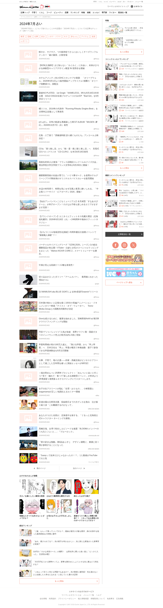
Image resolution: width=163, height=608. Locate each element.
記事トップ (25, 12)
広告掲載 (119, 599)
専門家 (104, 12)
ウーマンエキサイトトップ (118, 6)
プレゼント (130, 1)
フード (49, 12)
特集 (83, 12)
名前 (93, 36)
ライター (112, 12)
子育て (95, 1)
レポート (24, 41)
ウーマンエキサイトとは (71, 595)
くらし (100, 1)
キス (65, 36)
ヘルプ (98, 595)
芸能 (29, 36)
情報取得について (98, 599)
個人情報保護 (83, 599)
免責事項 (110, 599)
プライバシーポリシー (67, 599)
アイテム (84, 36)
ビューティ (113, 1)
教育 (22, 36)
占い (124, 1)
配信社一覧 (122, 12)
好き (43, 36)
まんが (119, 1)
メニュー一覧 (139, 1)
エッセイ (96, 12)
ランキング (74, 12)
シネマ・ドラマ (54, 36)
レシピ (106, 1)
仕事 (36, 36)
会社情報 (43, 599)
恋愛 (66, 12)
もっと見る (59, 581)
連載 (89, 12)
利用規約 (52, 599)
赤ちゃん (74, 36)
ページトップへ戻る (124, 282)
